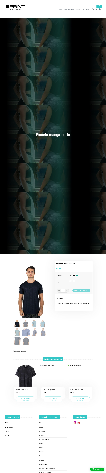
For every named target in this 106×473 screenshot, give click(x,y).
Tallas (59, 282)
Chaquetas (42, 431)
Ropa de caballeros (83, 303)
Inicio (60, 9)
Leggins (41, 452)
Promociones (69, 9)
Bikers (41, 423)
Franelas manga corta (70, 303)
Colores (60, 276)
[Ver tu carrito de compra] (96, 9)
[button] (48, 263)
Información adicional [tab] (20, 351)
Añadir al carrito (81, 290)
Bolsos (41, 427)
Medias (41, 460)
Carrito (86, 9)
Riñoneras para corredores (47, 468)
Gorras (41, 443)
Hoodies (41, 448)
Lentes (41, 456)
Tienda (78, 9)
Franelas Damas (44, 439)
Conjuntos (42, 435)
